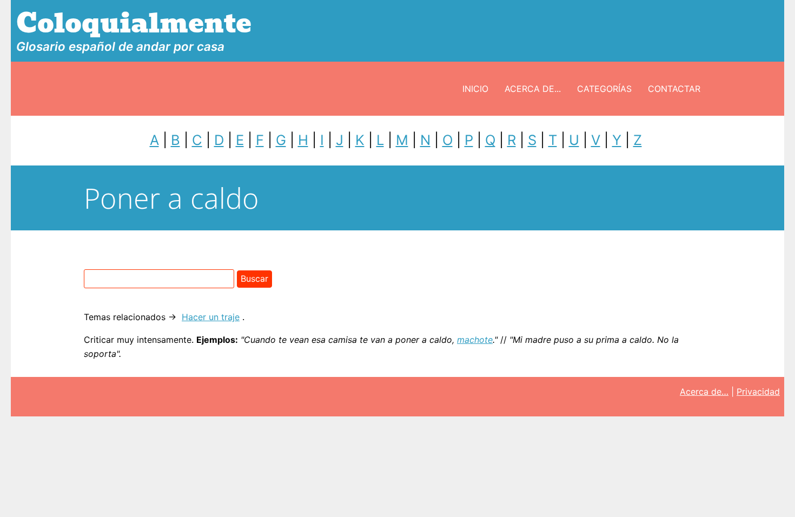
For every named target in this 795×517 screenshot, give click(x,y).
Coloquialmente (133, 23)
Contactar (674, 88)
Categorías (604, 88)
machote (475, 339)
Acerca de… (704, 391)
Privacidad (758, 391)
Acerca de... (533, 88)
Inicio (475, 88)
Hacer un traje (211, 316)
